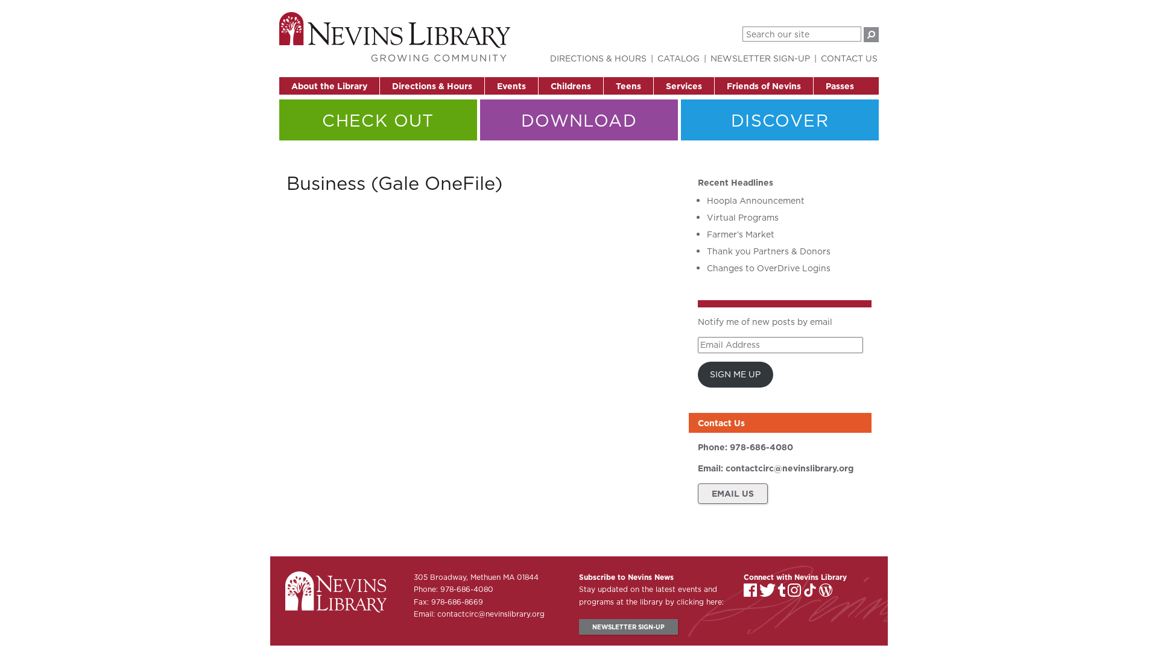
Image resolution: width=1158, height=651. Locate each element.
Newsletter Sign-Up (760, 58)
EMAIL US (733, 494)
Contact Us (849, 58)
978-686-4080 (761, 447)
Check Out (378, 120)
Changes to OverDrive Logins (769, 268)
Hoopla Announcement (756, 201)
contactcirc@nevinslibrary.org (789, 468)
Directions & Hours (432, 86)
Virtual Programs (743, 218)
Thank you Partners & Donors (769, 251)
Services (684, 86)
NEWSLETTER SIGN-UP (628, 627)
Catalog (678, 58)
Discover (780, 120)
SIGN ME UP (735, 374)
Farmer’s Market (740, 234)
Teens (628, 86)
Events (511, 86)
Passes (840, 86)
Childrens (571, 86)
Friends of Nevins (764, 86)
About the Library (329, 86)
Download (579, 120)
